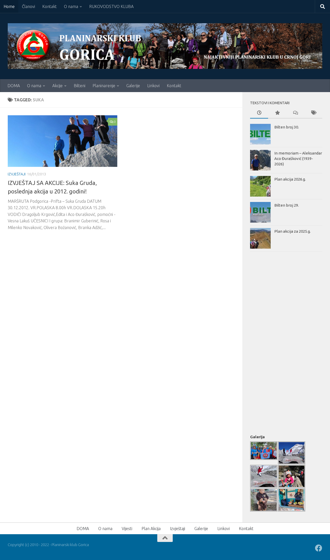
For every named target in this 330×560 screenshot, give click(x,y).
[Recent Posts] (259, 113)
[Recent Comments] (295, 113)
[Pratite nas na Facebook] (318, 548)
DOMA (13, 85)
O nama (71, 6)
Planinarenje (104, 85)
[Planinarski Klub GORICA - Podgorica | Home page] (165, 46)
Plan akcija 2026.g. (290, 179)
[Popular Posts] (277, 113)
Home (9, 6)
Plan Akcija (151, 528)
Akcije (57, 85)
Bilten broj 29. (286, 205)
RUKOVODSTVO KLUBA (111, 6)
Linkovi (153, 85)
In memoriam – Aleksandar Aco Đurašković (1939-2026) (298, 158)
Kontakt (49, 6)
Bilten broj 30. (286, 127)
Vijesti (127, 528)
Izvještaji (17, 174)
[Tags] (313, 113)
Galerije (133, 85)
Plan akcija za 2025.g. (292, 231)
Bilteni (79, 85)
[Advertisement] (270, 341)
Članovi (28, 6)
